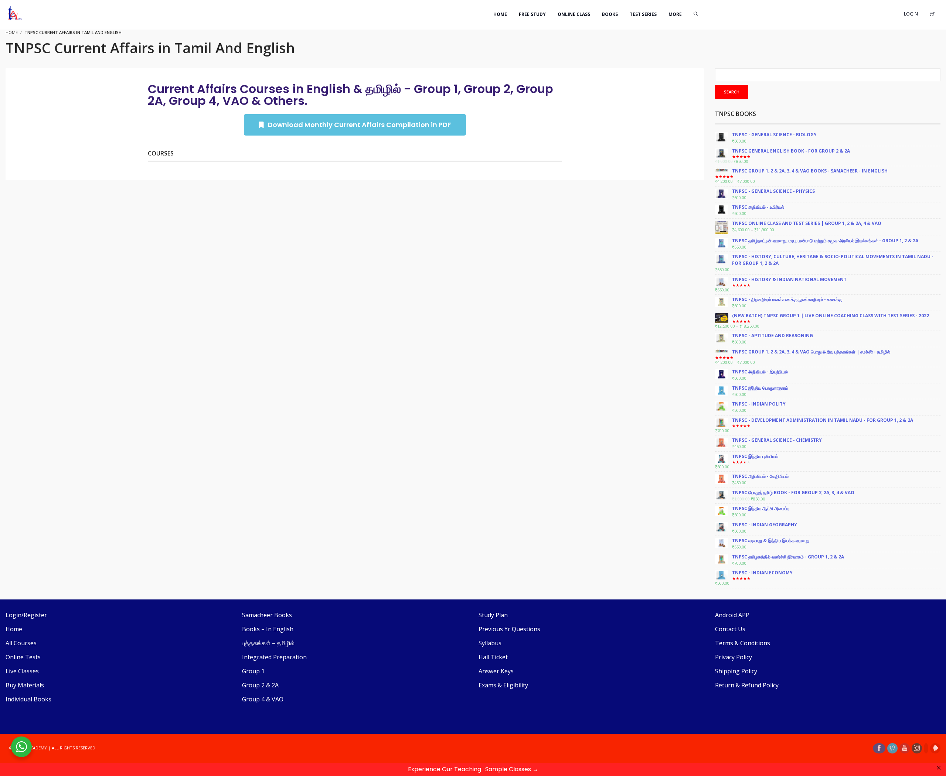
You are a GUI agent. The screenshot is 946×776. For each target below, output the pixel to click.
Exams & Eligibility (503, 685)
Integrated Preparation (274, 657)
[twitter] (892, 748)
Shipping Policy (736, 671)
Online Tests (23, 657)
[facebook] (879, 748)
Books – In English (267, 629)
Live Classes (22, 671)
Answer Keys (496, 671)
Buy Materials (25, 685)
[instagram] (917, 748)
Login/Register (26, 615)
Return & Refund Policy (747, 685)
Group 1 (253, 671)
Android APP (732, 615)
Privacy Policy (733, 657)
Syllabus (490, 643)
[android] (935, 748)
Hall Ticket (493, 657)
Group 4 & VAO (262, 699)
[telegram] (926, 748)
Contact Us (730, 629)
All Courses (21, 643)
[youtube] (904, 748)
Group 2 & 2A (260, 685)
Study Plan (493, 615)
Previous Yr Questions (509, 629)
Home (14, 629)
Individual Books (28, 699)
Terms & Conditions (742, 643)
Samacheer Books (267, 615)
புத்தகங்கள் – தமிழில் (268, 643)
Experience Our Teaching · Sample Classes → (473, 769)
